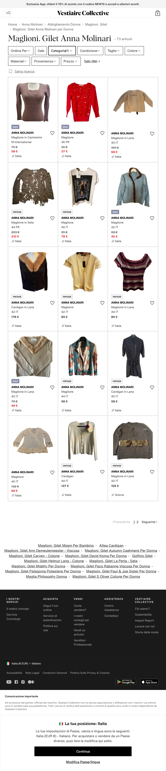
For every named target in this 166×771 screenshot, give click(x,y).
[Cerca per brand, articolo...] (8, 13)
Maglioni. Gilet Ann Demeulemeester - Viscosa (41, 550)
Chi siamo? (142, 609)
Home (12, 24)
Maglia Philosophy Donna (46, 576)
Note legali (32, 673)
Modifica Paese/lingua (83, 761)
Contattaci (111, 616)
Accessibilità (14, 673)
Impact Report (144, 620)
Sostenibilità (143, 615)
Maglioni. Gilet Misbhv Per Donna (38, 566)
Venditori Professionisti (83, 642)
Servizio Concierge (13, 617)
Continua (83, 751)
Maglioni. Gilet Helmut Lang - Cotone (54, 561)
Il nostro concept (17, 609)
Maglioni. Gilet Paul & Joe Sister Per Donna (121, 571)
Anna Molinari (32, 24)
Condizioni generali (55, 673)
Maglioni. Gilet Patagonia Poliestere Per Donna (43, 571)
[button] (158, 13)
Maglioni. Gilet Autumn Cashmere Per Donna (121, 550)
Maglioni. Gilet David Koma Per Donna (96, 555)
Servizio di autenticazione (53, 618)
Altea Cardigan (111, 545)
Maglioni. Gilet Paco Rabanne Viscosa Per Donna (110, 566)
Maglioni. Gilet (96, 24)
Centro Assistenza (111, 608)
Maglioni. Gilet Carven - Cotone (34, 555)
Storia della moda (146, 632)
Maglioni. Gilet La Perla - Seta (113, 561)
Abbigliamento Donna (63, 24)
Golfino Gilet (142, 555)
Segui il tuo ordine (50, 608)
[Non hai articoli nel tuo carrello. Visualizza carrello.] (158, 13)
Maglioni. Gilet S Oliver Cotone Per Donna (106, 576)
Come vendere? (80, 608)
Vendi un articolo (79, 632)
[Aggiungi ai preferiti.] (52, 133)
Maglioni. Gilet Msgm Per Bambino (66, 545)
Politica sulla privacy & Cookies (90, 673)
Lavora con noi (145, 626)
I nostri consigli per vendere (81, 620)
